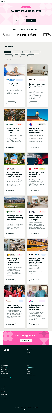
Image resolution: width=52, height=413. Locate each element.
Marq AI (28, 373)
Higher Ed (31, 56)
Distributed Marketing (4, 375)
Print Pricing (29, 379)
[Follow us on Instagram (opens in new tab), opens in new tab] (29, 410)
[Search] (5, 60)
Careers (28, 354)
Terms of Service (4, 400)
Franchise (26, 52)
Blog (28, 365)
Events (28, 369)
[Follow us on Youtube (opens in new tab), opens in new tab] (32, 410)
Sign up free (21, 20)
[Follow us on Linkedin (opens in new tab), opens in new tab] (34, 410)
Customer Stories (30, 367)
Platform (28, 358)
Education (3, 379)
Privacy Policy (3, 398)
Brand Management (4, 365)
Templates (29, 381)
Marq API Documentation (31, 375)
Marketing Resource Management (7, 384)
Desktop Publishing (4, 373)
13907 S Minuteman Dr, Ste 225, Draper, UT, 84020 (29, 407)
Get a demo (31, 20)
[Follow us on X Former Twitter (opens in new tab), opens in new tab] (27, 410)
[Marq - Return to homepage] (5, 350)
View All (7, 52)
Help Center (3, 396)
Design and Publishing (5, 371)
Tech (23, 56)
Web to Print (3, 388)
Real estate (36, 52)
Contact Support (4, 394)
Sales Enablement (4, 386)
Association (16, 52)
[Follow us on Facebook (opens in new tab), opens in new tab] (24, 410)
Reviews (28, 377)
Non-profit (8, 56)
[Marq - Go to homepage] (24, 1)
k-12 (16, 56)
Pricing (28, 360)
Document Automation (5, 377)
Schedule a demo (26, 340)
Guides (28, 371)
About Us (28, 352)
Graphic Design (3, 381)
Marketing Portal (4, 382)
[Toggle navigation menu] (49, 1)
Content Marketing (4, 369)
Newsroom (29, 356)
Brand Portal (3, 367)
